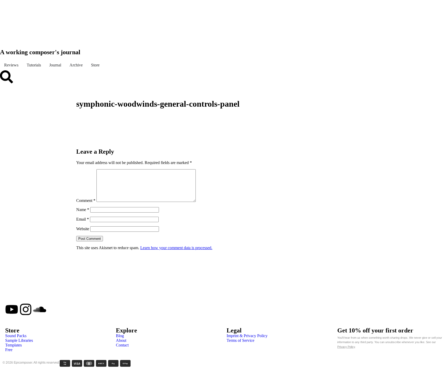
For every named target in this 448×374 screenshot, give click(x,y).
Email (82, 219)
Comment (85, 200)
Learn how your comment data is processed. (176, 248)
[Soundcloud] (39, 309)
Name (82, 209)
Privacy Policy (346, 346)
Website (82, 229)
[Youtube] (11, 309)
